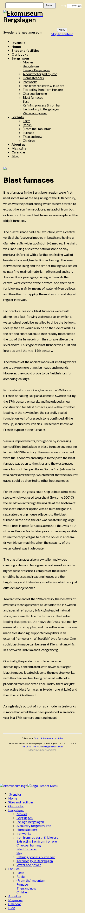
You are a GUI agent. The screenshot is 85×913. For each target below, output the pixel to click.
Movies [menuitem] (22, 814)
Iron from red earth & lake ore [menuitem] (37, 837)
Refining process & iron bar (42, 105)
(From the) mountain (37, 129)
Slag (26, 101)
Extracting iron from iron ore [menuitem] (37, 841)
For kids (18, 117)
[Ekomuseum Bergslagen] (40, 16)
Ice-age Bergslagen (36, 70)
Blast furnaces (33, 97)
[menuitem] (46, 794)
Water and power (35, 113)
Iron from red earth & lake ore (43, 86)
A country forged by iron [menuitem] (34, 826)
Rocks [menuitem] (21, 876)
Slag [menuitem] (19, 853)
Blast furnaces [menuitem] (27, 849)
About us (18, 144)
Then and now (32, 136)
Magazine (19, 148)
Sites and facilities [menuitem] (21, 802)
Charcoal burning (35, 93)
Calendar (19, 152)
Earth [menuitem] (20, 872)
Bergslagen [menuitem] (16, 810)
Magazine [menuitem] (15, 900)
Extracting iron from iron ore (43, 89)
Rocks (27, 125)
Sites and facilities (25, 50)
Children (29, 140)
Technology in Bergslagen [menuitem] (35, 861)
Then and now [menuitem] (26, 888)
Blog (15, 156)
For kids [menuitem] (14, 869)
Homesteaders (33, 78)
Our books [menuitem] (16, 806)
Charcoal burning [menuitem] (29, 845)
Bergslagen (20, 58)
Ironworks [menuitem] (24, 833)
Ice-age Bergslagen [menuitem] (30, 822)
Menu (62, 29)
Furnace (28, 132)
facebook (38, 738)
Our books (20, 54)
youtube (59, 738)
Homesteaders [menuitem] (27, 829)
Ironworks (30, 82)
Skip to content (62, 34)
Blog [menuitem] (11, 908)
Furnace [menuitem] (22, 884)
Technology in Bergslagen (41, 109)
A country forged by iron (40, 74)
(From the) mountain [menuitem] (31, 880)
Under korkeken (47, 750)
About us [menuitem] (14, 896)
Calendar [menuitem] (14, 904)
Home (16, 46)
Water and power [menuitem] (29, 865)
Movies (28, 62)
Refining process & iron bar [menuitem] (36, 857)
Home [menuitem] (12, 798)
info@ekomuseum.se (53, 746)
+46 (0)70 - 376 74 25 (32, 746)
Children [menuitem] (22, 892)
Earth (26, 121)
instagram (48, 738)
